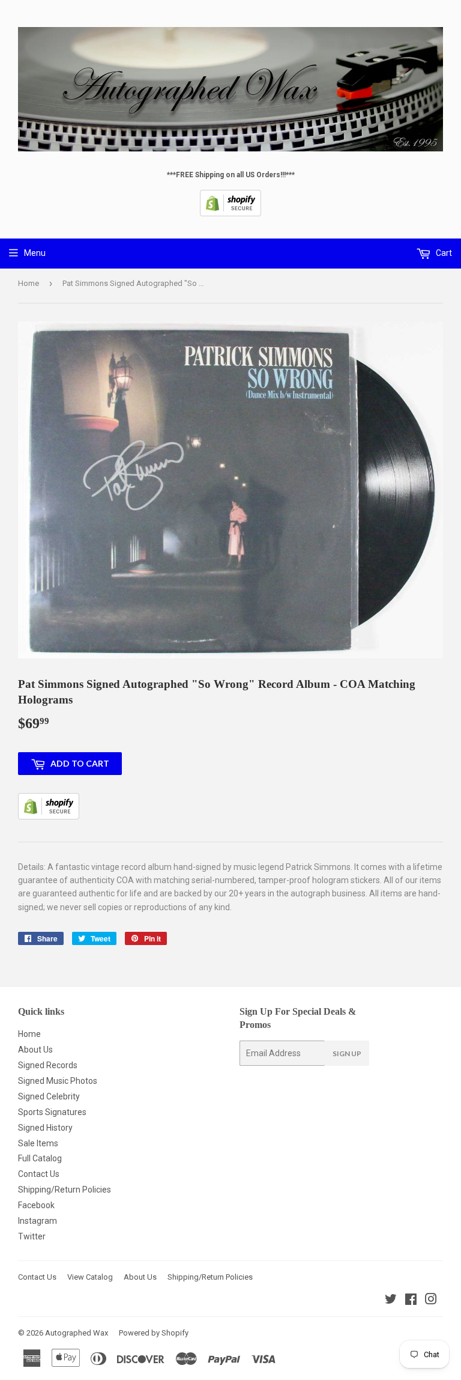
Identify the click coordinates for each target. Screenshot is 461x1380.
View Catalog (90, 1276)
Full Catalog (40, 1158)
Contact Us (38, 1174)
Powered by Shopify (153, 1332)
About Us (35, 1049)
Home (28, 283)
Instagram (37, 1221)
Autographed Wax (76, 1332)
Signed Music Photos (57, 1081)
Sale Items (38, 1143)
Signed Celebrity (49, 1096)
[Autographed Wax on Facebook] (411, 1301)
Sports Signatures (52, 1112)
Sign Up (347, 1053)
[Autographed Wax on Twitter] (391, 1301)
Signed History (45, 1127)
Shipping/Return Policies (64, 1189)
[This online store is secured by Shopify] (230, 214)
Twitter (32, 1236)
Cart (443, 253)
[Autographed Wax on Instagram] (431, 1301)
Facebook (36, 1205)
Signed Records (47, 1065)
